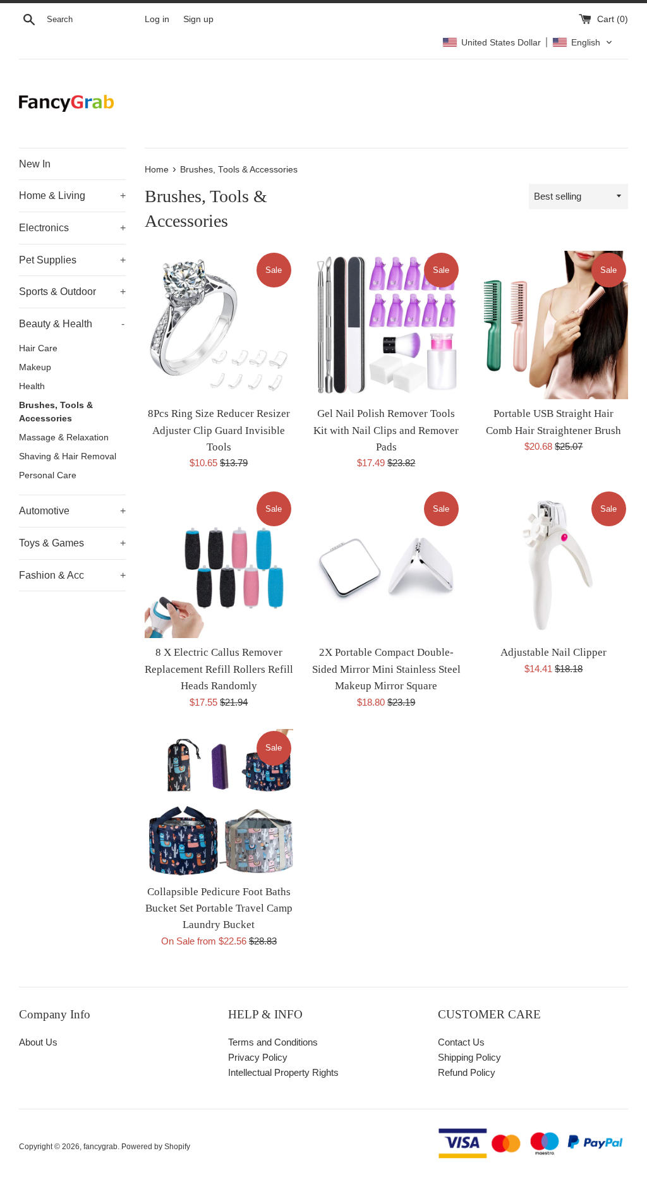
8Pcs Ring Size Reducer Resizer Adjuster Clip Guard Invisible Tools (219, 430)
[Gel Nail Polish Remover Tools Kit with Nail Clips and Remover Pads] (386, 325)
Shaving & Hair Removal (67, 456)
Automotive (72, 510)
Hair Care (38, 348)
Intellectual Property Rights (283, 1072)
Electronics (72, 227)
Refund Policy (466, 1072)
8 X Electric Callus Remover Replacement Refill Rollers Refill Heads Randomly (219, 669)
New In (35, 164)
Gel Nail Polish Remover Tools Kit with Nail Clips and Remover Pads (386, 430)
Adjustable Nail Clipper (553, 652)
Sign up (198, 19)
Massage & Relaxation (64, 437)
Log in (157, 19)
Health (32, 386)
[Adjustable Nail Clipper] (554, 564)
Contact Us (461, 1042)
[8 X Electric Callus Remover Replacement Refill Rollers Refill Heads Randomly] (219, 564)
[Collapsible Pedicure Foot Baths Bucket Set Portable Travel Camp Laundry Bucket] (219, 803)
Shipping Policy (469, 1057)
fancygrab (100, 1146)
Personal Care (47, 475)
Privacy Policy (257, 1057)
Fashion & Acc (72, 575)
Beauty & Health (71, 323)
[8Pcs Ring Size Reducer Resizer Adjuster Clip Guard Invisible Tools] (219, 325)
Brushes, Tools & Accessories (56, 412)
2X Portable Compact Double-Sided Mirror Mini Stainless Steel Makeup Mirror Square (386, 669)
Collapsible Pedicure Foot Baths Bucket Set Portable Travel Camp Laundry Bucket (219, 908)
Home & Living (72, 195)
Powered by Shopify (155, 1146)
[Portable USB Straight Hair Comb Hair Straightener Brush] (554, 325)
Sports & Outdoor (72, 291)
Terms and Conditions (273, 1042)
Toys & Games (72, 543)
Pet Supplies (72, 260)
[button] (527, 42)
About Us (38, 1042)
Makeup (35, 367)
